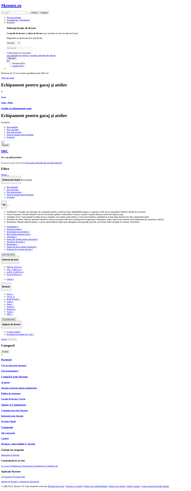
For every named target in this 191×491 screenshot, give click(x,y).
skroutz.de (24, 481)
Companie (7, 427)
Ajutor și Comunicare (13, 404)
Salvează (11, 58)
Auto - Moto (7, 102)
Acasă (3, 97)
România (11, 22)
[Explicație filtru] (8, 205)
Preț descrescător (14, 132)
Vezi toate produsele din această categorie (43, 163)
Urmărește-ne (16, 466)
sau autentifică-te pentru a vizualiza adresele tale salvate (31, 55)
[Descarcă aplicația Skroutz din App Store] (6, 477)
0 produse (12, 339)
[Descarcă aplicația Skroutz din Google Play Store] (18, 477)
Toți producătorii (8, 319)
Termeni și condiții (74, 486)
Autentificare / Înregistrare (18, 20)
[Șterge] (29, 13)
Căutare (34, 13)
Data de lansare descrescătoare (20, 135)
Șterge (4, 174)
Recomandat (12, 127)
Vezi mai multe (8, 254)
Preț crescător (13, 129)
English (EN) (18, 66)
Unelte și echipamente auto (16, 108)
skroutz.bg (34, 481)
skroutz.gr (5, 481)
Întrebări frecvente (56, 486)
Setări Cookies (133, 486)
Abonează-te (28, 466)
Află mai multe (7, 78)
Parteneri (6, 359)
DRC (4, 151)
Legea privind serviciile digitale (155, 486)
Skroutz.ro (11, 5)
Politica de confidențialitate (95, 486)
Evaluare (11, 137)
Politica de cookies (117, 486)
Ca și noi (5, 466)
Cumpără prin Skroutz (14, 376)
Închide (5, 352)
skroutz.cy (15, 481)
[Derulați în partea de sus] (2, 355)
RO (8, 61)
